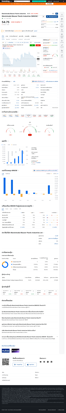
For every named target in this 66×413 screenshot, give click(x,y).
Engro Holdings (17, 290)
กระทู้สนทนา (33, 36)
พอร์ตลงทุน (4, 377)
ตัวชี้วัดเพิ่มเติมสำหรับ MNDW (52, 81)
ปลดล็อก (23, 227)
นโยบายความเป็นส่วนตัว (52, 409)
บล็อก (3, 372)
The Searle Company (7, 290)
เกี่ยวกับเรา (37, 372)
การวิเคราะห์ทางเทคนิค (9, 112)
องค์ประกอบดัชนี (27, 39)
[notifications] (61, 1)
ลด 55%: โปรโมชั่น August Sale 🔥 (39, 1)
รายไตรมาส (7, 173)
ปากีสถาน (56, 243)
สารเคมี (56, 235)
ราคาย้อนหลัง (20, 39)
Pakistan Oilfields (29, 290)
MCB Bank (39, 290)
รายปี (3, 173)
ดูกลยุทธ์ (35, 30)
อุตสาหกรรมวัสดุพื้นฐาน (53, 238)
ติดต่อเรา (36, 377)
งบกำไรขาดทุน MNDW (9, 170)
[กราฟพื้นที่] (5, 42)
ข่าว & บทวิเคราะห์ (13, 36)
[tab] (4, 115)
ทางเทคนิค (27, 36)
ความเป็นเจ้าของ (14, 39)
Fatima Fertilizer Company (53, 290)
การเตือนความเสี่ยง (61, 409)
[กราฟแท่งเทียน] (3, 42)
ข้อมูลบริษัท (8, 39)
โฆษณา (36, 375)
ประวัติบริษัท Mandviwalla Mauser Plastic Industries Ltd (22, 233)
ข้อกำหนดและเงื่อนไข (42, 409)
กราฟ (7, 36)
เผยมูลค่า (55, 21)
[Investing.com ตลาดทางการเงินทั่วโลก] (7, 1)
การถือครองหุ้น (7, 252)
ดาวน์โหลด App (5, 375)
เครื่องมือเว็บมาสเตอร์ (6, 380)
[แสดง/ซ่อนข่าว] (31, 42)
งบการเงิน (21, 36)
